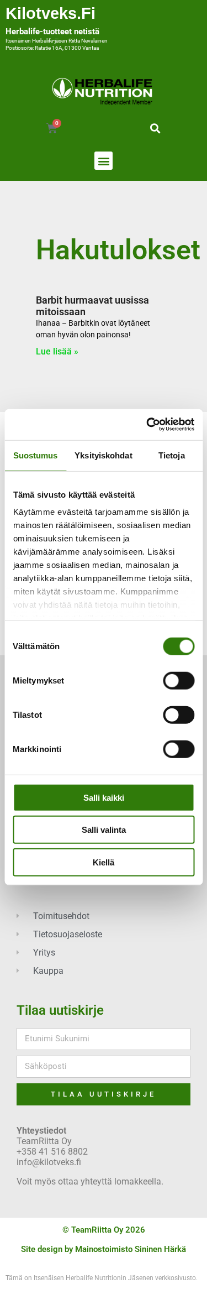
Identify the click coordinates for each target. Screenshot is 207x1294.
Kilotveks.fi (50, 13)
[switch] (178, 680)
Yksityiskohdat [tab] (103, 455)
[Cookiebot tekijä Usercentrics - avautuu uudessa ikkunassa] (147, 425)
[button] (155, 128)
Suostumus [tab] (35, 455)
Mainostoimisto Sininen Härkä (130, 1249)
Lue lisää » (57, 351)
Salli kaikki (103, 797)
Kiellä (103, 862)
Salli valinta (104, 829)
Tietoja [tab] (171, 455)
